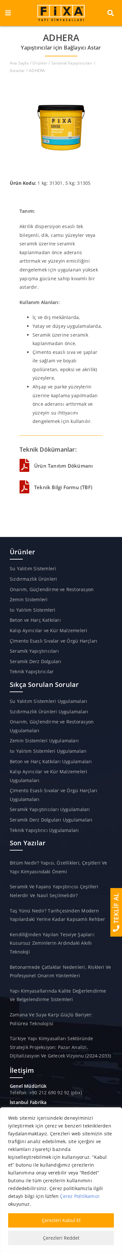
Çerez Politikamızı (80, 1196)
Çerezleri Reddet (61, 1238)
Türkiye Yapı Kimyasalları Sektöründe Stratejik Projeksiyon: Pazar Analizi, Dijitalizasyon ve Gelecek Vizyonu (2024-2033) (60, 1047)
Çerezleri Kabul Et (61, 1220)
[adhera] (61, 83)
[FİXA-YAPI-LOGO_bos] (61, 7)
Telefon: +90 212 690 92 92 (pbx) (46, 1092)
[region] (61, 1179)
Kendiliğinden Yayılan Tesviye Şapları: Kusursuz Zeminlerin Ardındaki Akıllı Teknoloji (52, 943)
